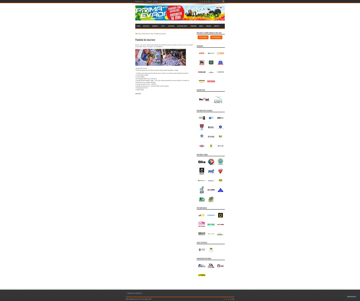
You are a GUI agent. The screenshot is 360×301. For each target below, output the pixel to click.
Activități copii (182, 26)
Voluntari (171, 26)
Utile (162, 26)
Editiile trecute (138, 1)
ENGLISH (208, 26)
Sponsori (193, 26)
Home (139, 33)
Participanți (216, 37)
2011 (152, 33)
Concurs (155, 26)
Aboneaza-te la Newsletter (134, 293)
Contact (155, 1)
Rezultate (146, 26)
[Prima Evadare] (180, 19)
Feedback (149, 1)
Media (201, 26)
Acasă (138, 26)
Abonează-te (351, 296)
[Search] (223, 1)
